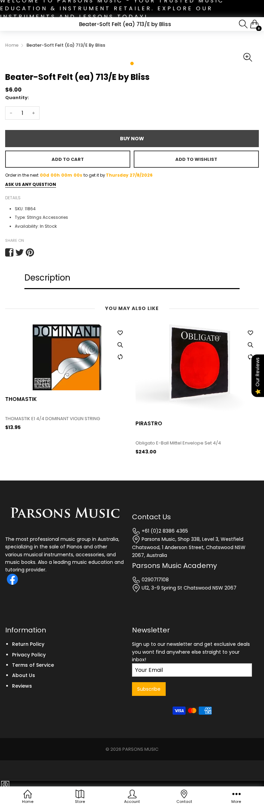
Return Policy (28, 644)
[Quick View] (120, 345)
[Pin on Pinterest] (30, 252)
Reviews (22, 686)
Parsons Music (140, 749)
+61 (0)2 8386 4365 (164, 530)
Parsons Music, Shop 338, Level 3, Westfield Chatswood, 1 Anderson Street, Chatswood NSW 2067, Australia (188, 547)
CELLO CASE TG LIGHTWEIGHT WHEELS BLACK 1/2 (186, 454)
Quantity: (17, 97)
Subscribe (149, 689)
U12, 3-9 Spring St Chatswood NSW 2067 (188, 587)
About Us (23, 675)
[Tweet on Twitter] (19, 252)
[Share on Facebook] (9, 252)
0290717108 (154, 579)
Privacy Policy (29, 654)
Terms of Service (33, 665)
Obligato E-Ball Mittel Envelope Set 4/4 (48, 443)
